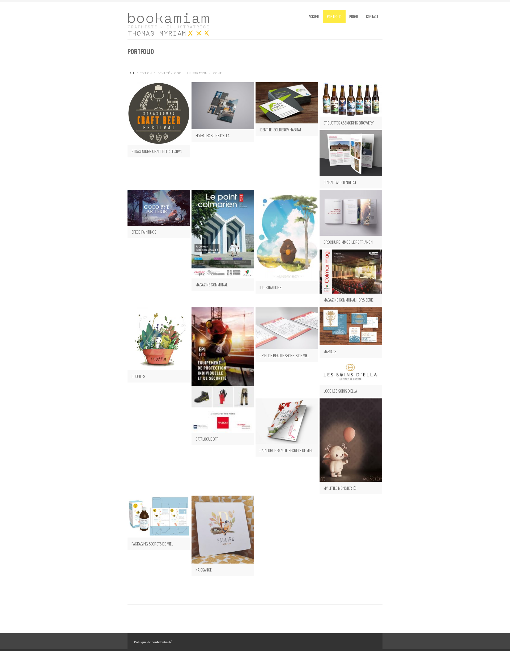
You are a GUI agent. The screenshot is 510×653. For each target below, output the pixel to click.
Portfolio (334, 16)
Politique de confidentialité (153, 642)
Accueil (314, 16)
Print (217, 73)
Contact (372, 16)
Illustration (196, 73)
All (132, 73)
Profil (353, 16)
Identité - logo (169, 73)
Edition (146, 73)
